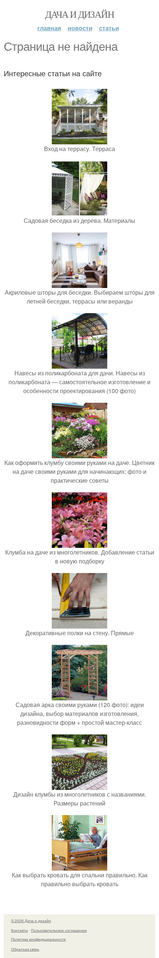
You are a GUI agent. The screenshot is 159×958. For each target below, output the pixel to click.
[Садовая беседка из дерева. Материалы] (79, 211)
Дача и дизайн (79, 14)
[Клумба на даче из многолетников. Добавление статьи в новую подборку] (79, 543)
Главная (49, 28)
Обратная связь (25, 949)
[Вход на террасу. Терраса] (79, 139)
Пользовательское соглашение (59, 930)
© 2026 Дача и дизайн (31, 920)
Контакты (19, 930)
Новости (80, 28)
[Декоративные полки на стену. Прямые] (79, 624)
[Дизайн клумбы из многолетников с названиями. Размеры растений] (79, 785)
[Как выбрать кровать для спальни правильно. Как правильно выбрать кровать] (79, 866)
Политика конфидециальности (38, 939)
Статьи (109, 28)
